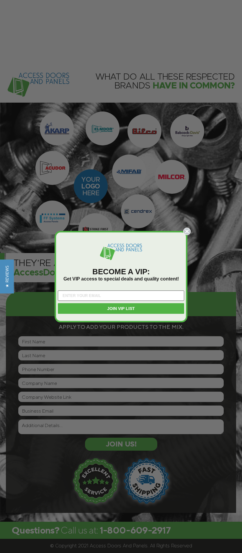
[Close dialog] (187, 231)
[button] (7, 276)
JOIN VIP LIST (121, 308)
